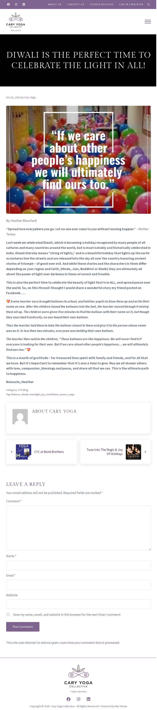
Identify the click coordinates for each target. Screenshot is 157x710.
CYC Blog (23, 390)
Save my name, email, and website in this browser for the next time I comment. (67, 614)
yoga (71, 394)
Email (11, 575)
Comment (14, 501)
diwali (25, 394)
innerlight (34, 394)
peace (63, 394)
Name (11, 556)
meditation (52, 394)
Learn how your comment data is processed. (90, 643)
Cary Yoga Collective (63, 706)
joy (43, 394)
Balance (15, 394)
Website (12, 595)
